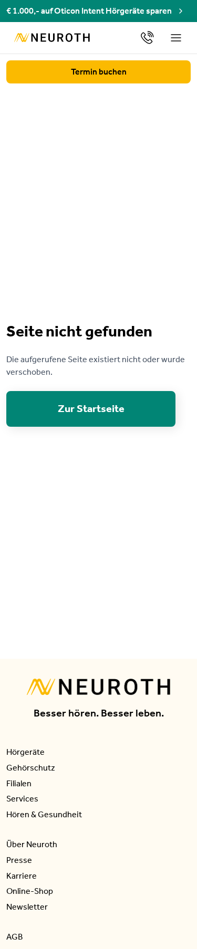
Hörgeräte (25, 751)
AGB (14, 936)
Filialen (19, 783)
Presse (19, 860)
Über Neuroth (31, 844)
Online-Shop (29, 891)
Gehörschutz (30, 767)
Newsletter (27, 906)
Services (22, 798)
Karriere (21, 875)
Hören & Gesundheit (44, 814)
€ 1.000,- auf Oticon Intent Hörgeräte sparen (89, 10)
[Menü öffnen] (176, 38)
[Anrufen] (147, 37)
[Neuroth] (52, 37)
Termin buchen (99, 71)
